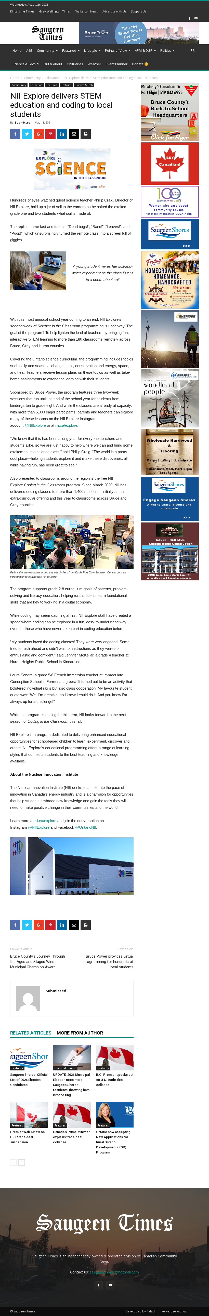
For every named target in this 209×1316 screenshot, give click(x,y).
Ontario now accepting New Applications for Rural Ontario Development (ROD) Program (113, 1142)
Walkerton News (86, 11)
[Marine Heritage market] (170, 307)
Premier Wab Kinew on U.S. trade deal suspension (27, 1137)
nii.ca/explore (66, 425)
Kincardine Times (22, 11)
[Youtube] (196, 18)
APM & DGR (143, 50)
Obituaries (75, 64)
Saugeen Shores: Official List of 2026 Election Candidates (28, 1080)
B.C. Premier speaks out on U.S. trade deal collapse (114, 1080)
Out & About (53, 64)
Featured (69, 50)
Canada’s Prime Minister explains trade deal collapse (71, 1137)
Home (17, 50)
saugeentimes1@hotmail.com (114, 1272)
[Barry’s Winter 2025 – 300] (170, 579)
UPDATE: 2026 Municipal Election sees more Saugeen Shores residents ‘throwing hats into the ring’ (71, 1085)
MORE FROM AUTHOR (80, 1033)
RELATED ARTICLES (30, 1033)
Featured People (65, 1068)
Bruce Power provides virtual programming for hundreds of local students (109, 961)
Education (52, 78)
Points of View (116, 50)
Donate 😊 (140, 64)
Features (66, 85)
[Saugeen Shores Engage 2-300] (170, 519)
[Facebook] (189, 18)
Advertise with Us (114, 11)
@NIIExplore (38, 827)
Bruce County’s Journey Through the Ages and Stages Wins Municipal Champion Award (37, 961)
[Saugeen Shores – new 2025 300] (170, 248)
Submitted (23, 122)
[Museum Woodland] (170, 426)
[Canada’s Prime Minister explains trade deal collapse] (71, 1115)
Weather (94, 64)
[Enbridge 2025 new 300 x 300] (170, 366)
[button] (193, 50)
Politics (165, 50)
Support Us (138, 11)
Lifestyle (90, 50)
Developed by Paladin (141, 1311)
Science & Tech (24, 64)
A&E (29, 50)
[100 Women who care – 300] (170, 216)
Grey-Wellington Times (55, 11)
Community (45, 50)
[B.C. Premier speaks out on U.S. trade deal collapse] (115, 1057)
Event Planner (116, 64)
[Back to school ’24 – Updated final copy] (170, 139)
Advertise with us (174, 1311)
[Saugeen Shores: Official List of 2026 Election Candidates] (29, 1057)
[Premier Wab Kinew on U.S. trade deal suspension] (29, 1115)
